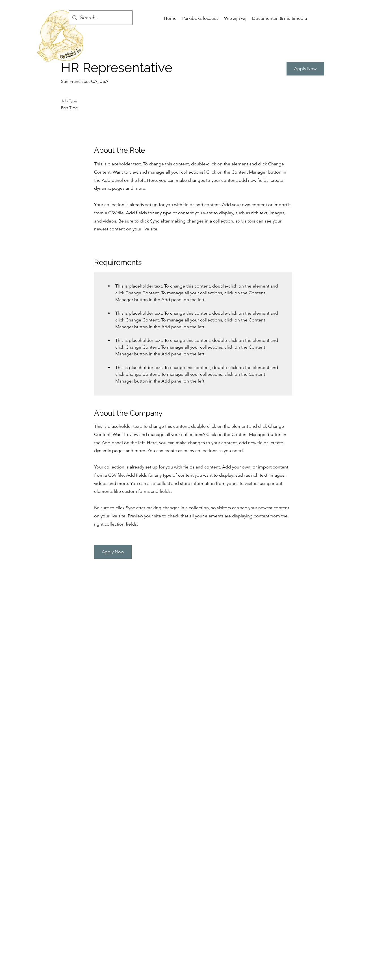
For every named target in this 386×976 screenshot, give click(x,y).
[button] (305, 68)
